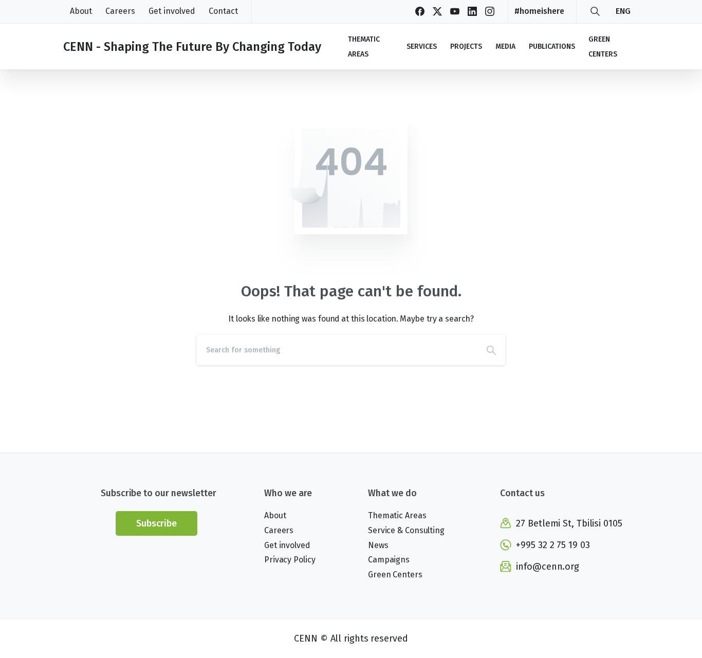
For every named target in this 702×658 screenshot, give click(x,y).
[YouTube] (454, 11)
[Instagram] (489, 11)
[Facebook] (419, 11)
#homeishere (539, 11)
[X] (437, 11)
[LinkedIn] (472, 11)
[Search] (595, 11)
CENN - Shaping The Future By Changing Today (192, 47)
